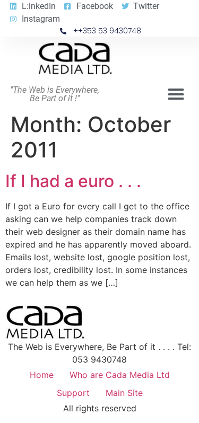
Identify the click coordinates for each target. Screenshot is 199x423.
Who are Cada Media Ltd (120, 374)
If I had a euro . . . (73, 181)
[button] (176, 94)
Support (73, 392)
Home (42, 374)
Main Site (124, 392)
